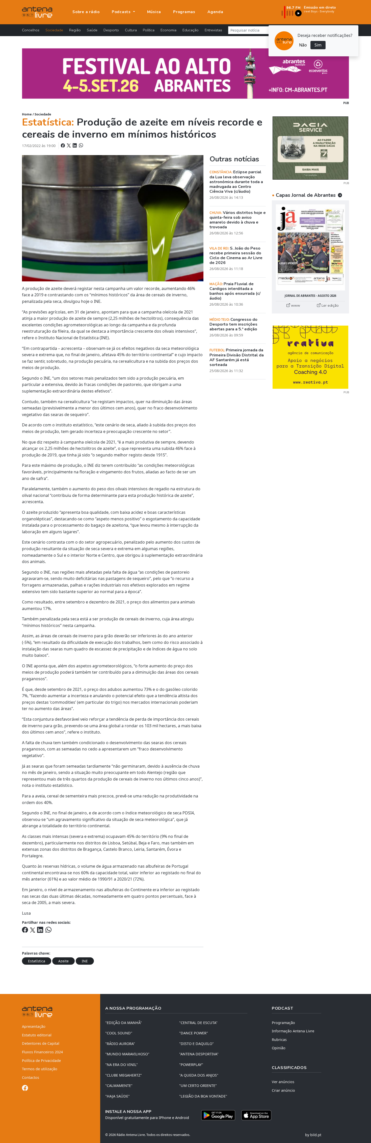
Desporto (111, 30)
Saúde (92, 30)
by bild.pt (313, 1134)
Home (27, 114)
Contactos (30, 1077)
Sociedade (54, 30)
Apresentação (33, 1026)
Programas (184, 11)
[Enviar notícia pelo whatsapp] (80, 145)
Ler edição (330, 305)
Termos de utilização (39, 1068)
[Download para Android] (218, 1115)
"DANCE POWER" (193, 1033)
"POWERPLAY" (191, 1064)
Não (303, 45)
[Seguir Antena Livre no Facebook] (25, 1088)
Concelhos (30, 30)
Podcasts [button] (122, 11)
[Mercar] (310, 147)
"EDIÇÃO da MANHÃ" (123, 1022)
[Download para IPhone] (256, 1115)
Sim (318, 45)
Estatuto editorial (36, 1035)
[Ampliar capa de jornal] (310, 247)
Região (75, 30)
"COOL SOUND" (118, 1033)
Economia (168, 30)
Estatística (36, 961)
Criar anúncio (283, 1090)
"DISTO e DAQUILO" (196, 1043)
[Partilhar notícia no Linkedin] (75, 145)
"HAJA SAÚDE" (117, 1096)
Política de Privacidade (41, 1060)
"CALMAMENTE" (118, 1085)
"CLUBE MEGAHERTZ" (123, 1075)
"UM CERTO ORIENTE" (198, 1085)
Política (148, 30)
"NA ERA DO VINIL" (121, 1064)
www (295, 305)
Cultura (131, 30)
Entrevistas (213, 30)
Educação (190, 30)
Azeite (63, 961)
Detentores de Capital (40, 1043)
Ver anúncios (283, 1081)
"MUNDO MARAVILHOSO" (127, 1054)
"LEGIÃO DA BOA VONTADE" (203, 1096)
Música (154, 11)
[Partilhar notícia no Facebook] (63, 145)
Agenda (215, 11)
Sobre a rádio (86, 11)
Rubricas (279, 1039)
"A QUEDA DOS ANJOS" (198, 1075)
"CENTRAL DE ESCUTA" (198, 1022)
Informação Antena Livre (293, 1031)
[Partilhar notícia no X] (69, 145)
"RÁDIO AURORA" (120, 1043)
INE (85, 961)
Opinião (278, 1047)
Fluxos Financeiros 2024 (42, 1052)
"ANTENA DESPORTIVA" (199, 1054)
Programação (283, 1022)
